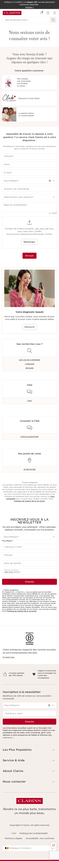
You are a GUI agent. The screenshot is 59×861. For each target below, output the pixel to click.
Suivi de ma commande (29, 360)
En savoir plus (8, 657)
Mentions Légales (13, 843)
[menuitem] (41, 13)
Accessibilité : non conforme (40, 843)
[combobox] (29, 181)
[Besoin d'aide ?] (53, 845)
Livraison (29, 364)
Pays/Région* (7, 541)
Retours (29, 368)
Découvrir (30, 327)
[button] (50, 181)
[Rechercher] (53, 20)
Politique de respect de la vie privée (21, 611)
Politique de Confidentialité (33, 838)
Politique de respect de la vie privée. (29, 501)
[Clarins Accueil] (12, 13)
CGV (14, 838)
